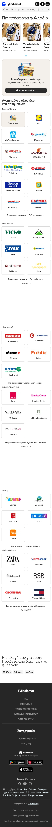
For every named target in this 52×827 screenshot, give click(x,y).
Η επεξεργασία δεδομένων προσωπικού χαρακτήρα (26, 821)
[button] (42, 4)
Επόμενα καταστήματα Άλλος (24, 546)
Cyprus (6, 792)
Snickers (18, 672)
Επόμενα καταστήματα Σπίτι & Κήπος (25, 279)
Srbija (14, 795)
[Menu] (47, 4)
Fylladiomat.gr (33, 803)
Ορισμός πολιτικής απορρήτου (26, 810)
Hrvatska (14, 792)
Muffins (7, 672)
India (22, 792)
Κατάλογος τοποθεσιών (26, 713)
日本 (27, 792)
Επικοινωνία (26, 703)
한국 (33, 792)
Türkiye (31, 795)
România (7, 795)
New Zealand (42, 792)
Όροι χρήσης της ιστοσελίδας (26, 815)
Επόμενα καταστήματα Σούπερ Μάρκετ (25, 215)
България (42, 789)
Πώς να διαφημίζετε (26, 738)
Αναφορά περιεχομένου (26, 708)
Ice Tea (29, 672)
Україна (39, 795)
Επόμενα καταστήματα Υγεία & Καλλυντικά (25, 442)
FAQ (26, 698)
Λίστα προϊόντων (26, 719)
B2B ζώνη (26, 743)
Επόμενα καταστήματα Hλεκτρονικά (24, 383)
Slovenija (22, 795)
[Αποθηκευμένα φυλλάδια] (37, 4)
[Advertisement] (26, 303)
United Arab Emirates (26, 789)
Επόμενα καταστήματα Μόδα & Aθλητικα (24, 606)
